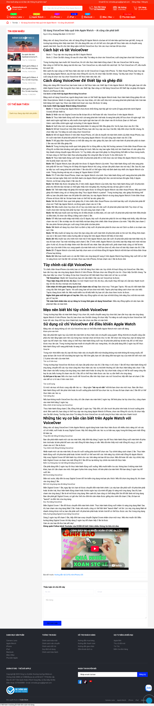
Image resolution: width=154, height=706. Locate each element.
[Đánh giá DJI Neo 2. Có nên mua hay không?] (23, 43)
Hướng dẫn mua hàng (86, 641)
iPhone (57, 17)
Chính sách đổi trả (49, 646)
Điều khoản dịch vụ (85, 649)
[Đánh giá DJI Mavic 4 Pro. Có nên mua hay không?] (14, 81)
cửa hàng (121, 9)
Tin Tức (117, 646)
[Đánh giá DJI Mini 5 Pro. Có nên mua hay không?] (14, 93)
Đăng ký (145, 2)
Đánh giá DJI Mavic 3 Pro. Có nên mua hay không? (30, 67)
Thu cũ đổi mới (119, 643)
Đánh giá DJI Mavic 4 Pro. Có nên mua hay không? (30, 78)
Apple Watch (37, 17)
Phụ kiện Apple (128, 17)
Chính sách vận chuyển (51, 643)
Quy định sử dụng (48, 649)
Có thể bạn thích (18, 104)
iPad (72, 17)
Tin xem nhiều (16, 31)
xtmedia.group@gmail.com (119, 2)
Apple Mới (117, 641)
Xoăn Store (24, 700)
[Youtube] (91, 682)
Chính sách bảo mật (50, 641)
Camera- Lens (15, 17)
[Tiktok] (85, 682)
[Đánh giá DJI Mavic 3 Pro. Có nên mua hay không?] (14, 70)
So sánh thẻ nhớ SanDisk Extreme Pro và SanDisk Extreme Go (30, 56)
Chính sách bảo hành (50, 652)
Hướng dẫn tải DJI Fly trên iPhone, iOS (69, 575)
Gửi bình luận (52, 623)
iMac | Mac (107, 17)
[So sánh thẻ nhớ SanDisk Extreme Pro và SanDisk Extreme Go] (14, 58)
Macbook (88, 17)
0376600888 (99, 9)
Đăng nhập (136, 2)
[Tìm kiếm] (45, 8)
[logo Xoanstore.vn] (16, 8)
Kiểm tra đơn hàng (121, 649)
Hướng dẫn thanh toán (86, 643)
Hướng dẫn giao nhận (86, 646)
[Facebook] (80, 682)
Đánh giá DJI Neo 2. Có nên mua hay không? (22, 49)
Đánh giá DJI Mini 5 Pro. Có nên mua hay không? (30, 90)
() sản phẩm (142, 9)
